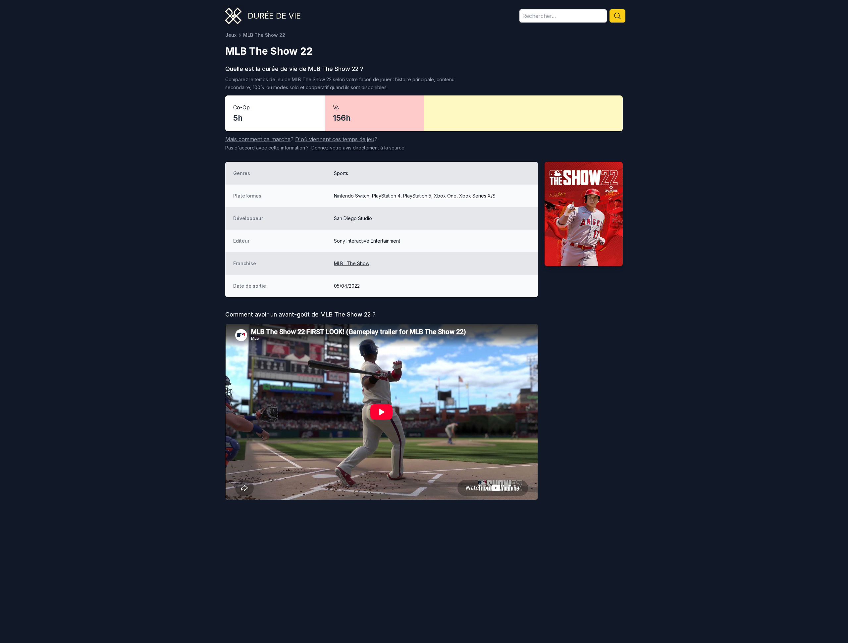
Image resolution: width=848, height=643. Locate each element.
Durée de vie (274, 16)
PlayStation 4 (386, 196)
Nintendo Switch (351, 196)
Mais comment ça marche (258, 139)
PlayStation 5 (417, 196)
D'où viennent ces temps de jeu (334, 139)
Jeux (231, 35)
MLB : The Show (351, 263)
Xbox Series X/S (477, 196)
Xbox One (445, 196)
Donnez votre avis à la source (357, 147)
